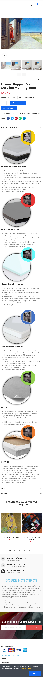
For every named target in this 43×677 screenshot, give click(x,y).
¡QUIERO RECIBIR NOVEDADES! (34, 628)
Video (3, 488)
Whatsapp (20, 118)
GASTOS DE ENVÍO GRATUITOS (17, 558)
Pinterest (16, 118)
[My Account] (40, 4)
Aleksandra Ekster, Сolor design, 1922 (32, 539)
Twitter (12, 118)
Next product (40, 79)
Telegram (24, 118)
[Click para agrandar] (4, 55)
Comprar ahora (8, 108)
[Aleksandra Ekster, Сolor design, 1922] (32, 523)
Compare (7, 114)
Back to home (38, 79)
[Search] (32, 4)
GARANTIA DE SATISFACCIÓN (16, 565)
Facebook (8, 118)
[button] (3, 33)
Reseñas (4, 494)
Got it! (35, 673)
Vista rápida (16, 521)
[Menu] (2, 4)
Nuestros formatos (9, 127)
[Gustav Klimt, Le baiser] (11, 523)
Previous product (35, 79)
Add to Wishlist (20, 114)
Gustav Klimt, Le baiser (11, 538)
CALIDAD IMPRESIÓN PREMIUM (16, 571)
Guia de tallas (34, 114)
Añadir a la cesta (18, 103)
